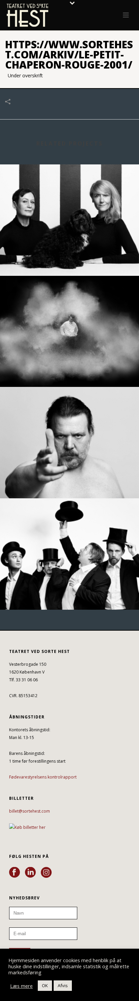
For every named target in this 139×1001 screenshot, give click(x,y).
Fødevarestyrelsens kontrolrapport (43, 777)
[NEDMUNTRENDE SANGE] (69, 303)
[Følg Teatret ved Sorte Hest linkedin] (30, 872)
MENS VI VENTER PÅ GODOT (70, 591)
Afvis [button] (63, 985)
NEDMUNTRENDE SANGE (69, 369)
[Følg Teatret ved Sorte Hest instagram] (46, 872)
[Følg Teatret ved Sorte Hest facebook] (14, 872)
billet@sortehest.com (29, 811)
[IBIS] (69, 415)
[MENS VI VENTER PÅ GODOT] (69, 526)
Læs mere (21, 986)
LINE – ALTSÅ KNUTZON (69, 258)
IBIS (69, 480)
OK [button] (45, 985)
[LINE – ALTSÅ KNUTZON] (69, 192)
